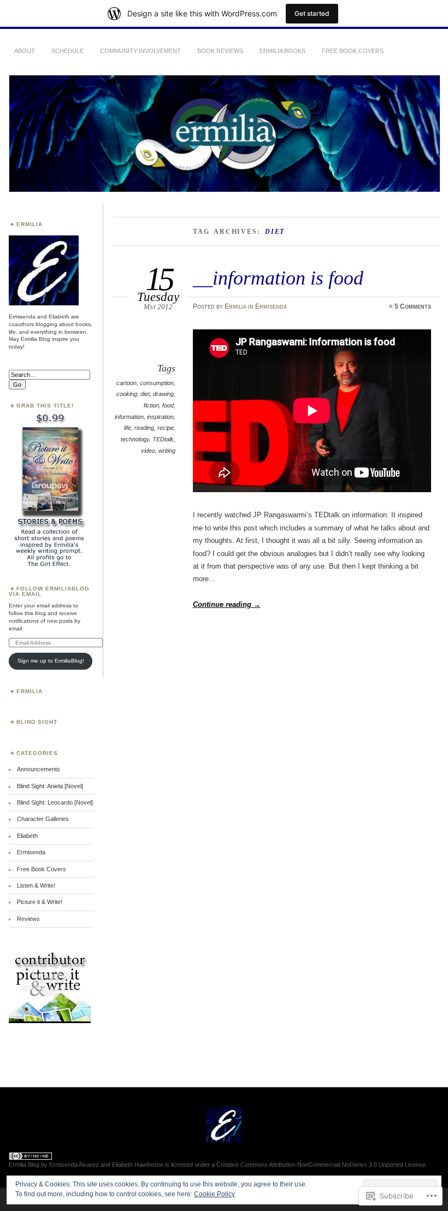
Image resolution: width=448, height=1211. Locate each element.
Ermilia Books (282, 51)
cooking (126, 394)
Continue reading (227, 604)
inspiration (160, 416)
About (24, 51)
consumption (157, 383)
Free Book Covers (353, 51)
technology (135, 439)
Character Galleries (43, 819)
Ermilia (235, 306)
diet (145, 394)
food (168, 405)
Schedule (67, 51)
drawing (163, 394)
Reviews (28, 918)
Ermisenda (271, 306)
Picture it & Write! (39, 902)
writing (166, 450)
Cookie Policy (214, 1194)
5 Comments (412, 306)
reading (144, 427)
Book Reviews (220, 51)
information (129, 416)
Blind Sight (36, 722)
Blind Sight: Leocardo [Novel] (55, 802)
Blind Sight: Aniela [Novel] (50, 786)
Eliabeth (27, 835)
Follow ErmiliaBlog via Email (49, 591)
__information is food (278, 278)
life (127, 427)
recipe (165, 427)
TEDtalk (163, 439)
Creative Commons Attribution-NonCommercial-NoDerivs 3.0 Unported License (321, 1164)
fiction (151, 405)
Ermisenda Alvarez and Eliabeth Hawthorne (106, 1164)
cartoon (126, 383)
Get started (311, 13)
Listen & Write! (36, 885)
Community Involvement (140, 51)
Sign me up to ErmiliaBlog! (50, 661)
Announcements (38, 769)
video (148, 450)
